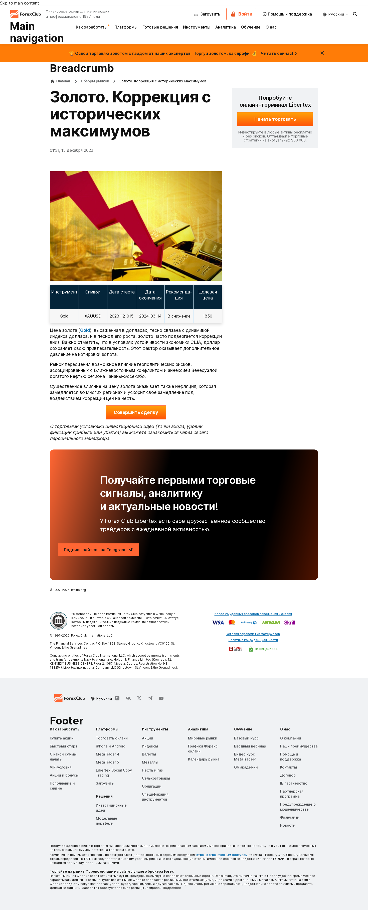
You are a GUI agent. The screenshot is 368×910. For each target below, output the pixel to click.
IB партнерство (293, 783)
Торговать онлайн (112, 738)
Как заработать (92, 27)
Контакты (288, 767)
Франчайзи (289, 817)
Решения (104, 796)
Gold (64, 316)
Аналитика (225, 27)
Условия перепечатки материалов (253, 634)
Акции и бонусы (64, 775)
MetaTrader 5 (107, 762)
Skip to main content (19, 3)
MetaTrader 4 (107, 754)
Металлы (150, 762)
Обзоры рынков (95, 81)
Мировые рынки (202, 738)
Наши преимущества (298, 746)
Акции (147, 738)
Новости (287, 825)
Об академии (246, 767)
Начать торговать (275, 119)
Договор (288, 775)
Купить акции (62, 738)
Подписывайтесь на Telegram (94, 549)
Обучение (251, 27)
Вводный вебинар (250, 746)
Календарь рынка (203, 759)
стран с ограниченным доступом (222, 855)
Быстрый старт (63, 746)
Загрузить (105, 783)
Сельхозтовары (156, 778)
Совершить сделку (136, 412)
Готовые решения (160, 27)
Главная (63, 81)
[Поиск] (355, 14)
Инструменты (196, 27)
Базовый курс (246, 738)
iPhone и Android (110, 746)
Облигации (151, 786)
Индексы (150, 746)
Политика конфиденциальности (253, 640)
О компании (290, 738)
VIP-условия (61, 767)
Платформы (125, 27)
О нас (271, 27)
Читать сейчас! (277, 53)
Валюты (149, 754)
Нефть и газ (152, 770)
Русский (336, 14)
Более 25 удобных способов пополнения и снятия (253, 614)
